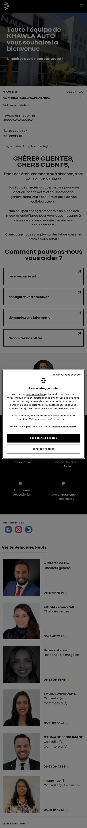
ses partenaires (35, 394)
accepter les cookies (43, 437)
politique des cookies (64, 426)
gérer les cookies (44, 448)
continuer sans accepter (67, 374)
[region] (43, 414)
